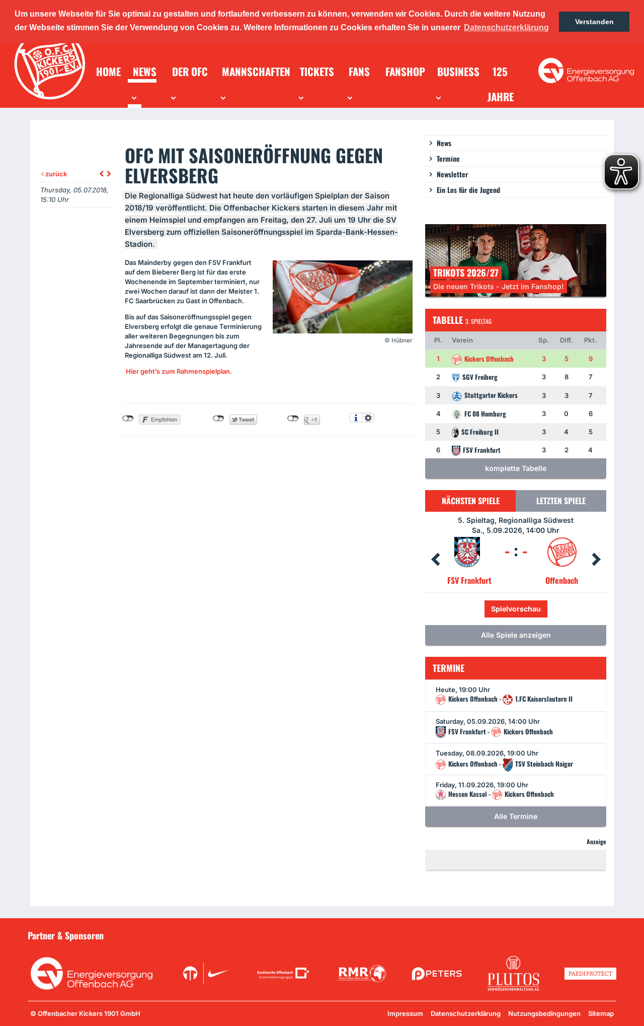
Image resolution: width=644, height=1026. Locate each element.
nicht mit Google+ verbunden (293, 419)
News (444, 143)
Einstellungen (368, 418)
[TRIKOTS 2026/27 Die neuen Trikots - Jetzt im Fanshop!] (515, 259)
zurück (55, 174)
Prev (435, 560)
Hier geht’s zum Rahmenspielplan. (179, 371)
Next (596, 560)
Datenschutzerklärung (466, 1013)
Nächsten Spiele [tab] (471, 501)
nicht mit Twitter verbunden (218, 419)
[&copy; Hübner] (343, 296)
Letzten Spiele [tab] (561, 501)
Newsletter (452, 174)
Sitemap (601, 1013)
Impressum (405, 1013)
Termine (448, 158)
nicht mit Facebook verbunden (128, 419)
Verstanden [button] (594, 22)
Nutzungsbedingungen (544, 1013)
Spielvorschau (537, 608)
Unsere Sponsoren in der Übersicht (559, 935)
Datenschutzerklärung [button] (506, 27)
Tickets (482, 608)
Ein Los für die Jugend (468, 189)
